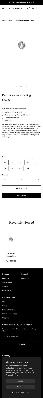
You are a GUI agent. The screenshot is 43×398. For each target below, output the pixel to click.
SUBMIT (21, 344)
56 (35, 162)
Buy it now (21, 195)
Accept (20, 381)
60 (13, 168)
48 (5, 162)
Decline (20, 387)
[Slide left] (16, 86)
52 (20, 162)
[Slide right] (26, 86)
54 (28, 162)
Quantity (5, 175)
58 (5, 168)
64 (28, 168)
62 (20, 168)
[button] (38, 8)
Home (4, 20)
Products (11, 20)
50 (13, 162)
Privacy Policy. (12, 375)
